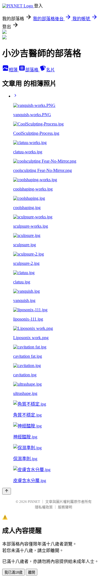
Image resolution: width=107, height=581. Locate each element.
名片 (50, 70)
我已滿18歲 (13, 572)
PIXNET (34, 502)
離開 (31, 572)
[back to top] (6, 491)
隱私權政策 (44, 507)
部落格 (32, 70)
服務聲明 (65, 507)
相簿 (14, 70)
